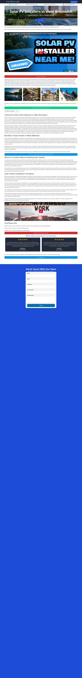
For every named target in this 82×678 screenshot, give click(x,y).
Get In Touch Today (41, 76)
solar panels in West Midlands (28, 179)
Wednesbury (20, 230)
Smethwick (14, 230)
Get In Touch (74, 1)
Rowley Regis (27, 230)
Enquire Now (41, 261)
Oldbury (6, 230)
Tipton (10, 230)
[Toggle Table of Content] (16, 111)
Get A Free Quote (41, 257)
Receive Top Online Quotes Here (41, 233)
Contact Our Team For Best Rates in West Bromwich (41, 154)
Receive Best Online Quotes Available (41, 107)
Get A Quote (41, 20)
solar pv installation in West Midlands (24, 254)
